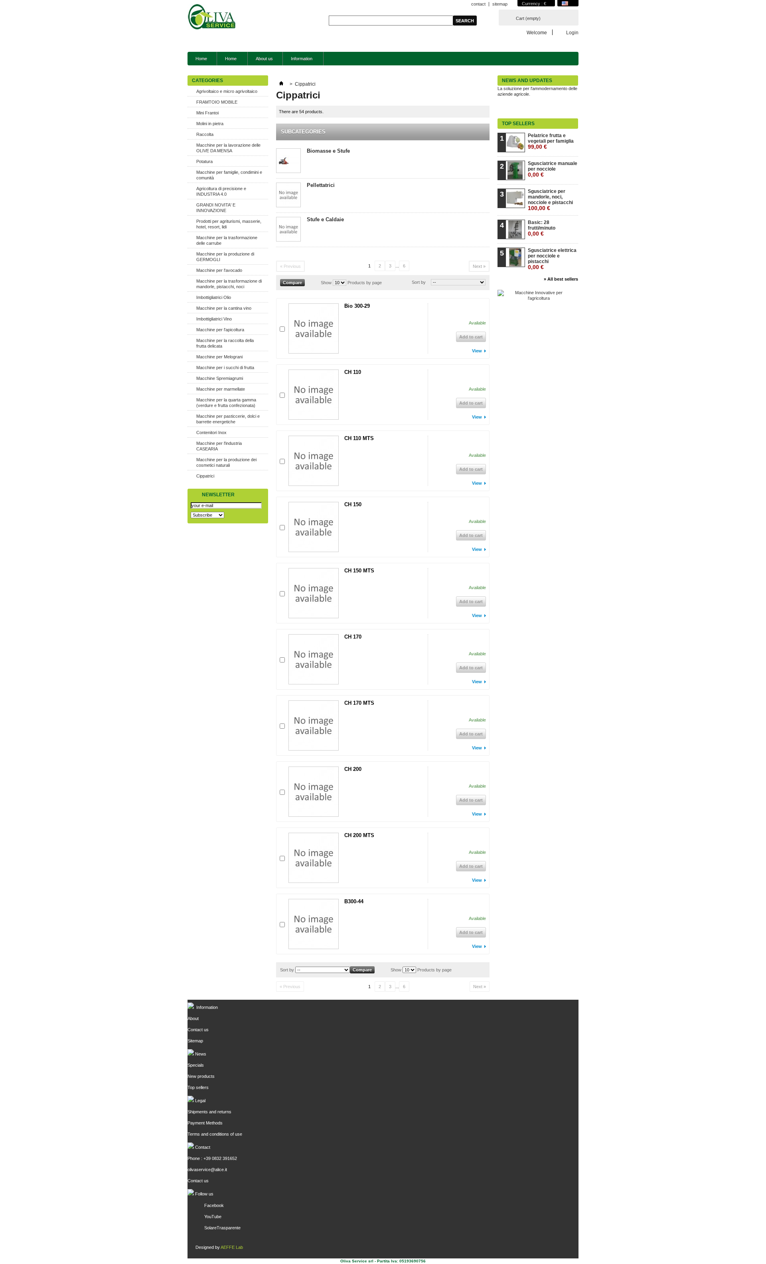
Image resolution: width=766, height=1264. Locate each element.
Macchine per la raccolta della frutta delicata (225, 343)
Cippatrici (205, 476)
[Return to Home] (281, 84)
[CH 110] (313, 395)
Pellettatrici (321, 185)
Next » (479, 266)
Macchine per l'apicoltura (220, 329)
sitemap (499, 4)
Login (572, 32)
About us (264, 58)
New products (201, 1076)
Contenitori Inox (211, 432)
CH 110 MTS (359, 438)
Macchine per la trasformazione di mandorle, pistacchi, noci (229, 284)
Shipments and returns (209, 1111)
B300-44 (353, 901)
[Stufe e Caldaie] (288, 230)
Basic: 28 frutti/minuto (541, 228)
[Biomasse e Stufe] (288, 161)
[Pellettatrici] (288, 195)
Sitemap (195, 1040)
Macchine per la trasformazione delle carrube (226, 240)
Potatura (204, 161)
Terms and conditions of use (215, 1134)
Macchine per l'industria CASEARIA (219, 446)
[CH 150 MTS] (313, 593)
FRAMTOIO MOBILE (216, 102)
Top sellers (518, 123)
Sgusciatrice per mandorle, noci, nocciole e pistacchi (550, 200)
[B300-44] (313, 924)
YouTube (212, 1216)
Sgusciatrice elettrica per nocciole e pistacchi (552, 259)
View (477, 350)
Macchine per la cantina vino (223, 308)
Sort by (419, 282)
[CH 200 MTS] (313, 858)
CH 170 (352, 637)
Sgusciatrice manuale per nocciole (552, 169)
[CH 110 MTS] (313, 461)
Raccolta (204, 134)
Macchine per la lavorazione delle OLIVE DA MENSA (228, 148)
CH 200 (352, 769)
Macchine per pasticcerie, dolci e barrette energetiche (228, 419)
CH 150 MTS (359, 571)
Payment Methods (205, 1122)
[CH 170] (313, 659)
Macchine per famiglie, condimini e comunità (229, 175)
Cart (528, 18)
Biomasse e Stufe (328, 151)
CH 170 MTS (359, 703)
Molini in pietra (209, 123)
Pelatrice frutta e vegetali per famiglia (551, 141)
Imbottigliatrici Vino (214, 318)
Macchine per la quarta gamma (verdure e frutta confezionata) (226, 402)
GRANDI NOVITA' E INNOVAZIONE (215, 207)
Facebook (214, 1205)
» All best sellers (561, 279)
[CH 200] (313, 792)
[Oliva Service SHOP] (212, 17)
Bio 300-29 (357, 306)
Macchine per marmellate (220, 389)
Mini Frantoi (207, 112)
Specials (196, 1065)
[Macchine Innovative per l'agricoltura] (536, 298)
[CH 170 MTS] (313, 725)
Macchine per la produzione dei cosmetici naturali (226, 462)
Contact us (198, 1029)
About (193, 1018)
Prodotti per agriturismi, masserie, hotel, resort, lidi (228, 224)
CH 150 (352, 504)
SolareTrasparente (222, 1227)
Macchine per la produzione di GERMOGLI (225, 257)
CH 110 (352, 372)
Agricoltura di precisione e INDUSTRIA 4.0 (221, 191)
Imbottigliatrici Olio (213, 297)
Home (201, 58)
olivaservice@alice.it (207, 1169)
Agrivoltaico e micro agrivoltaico (226, 91)
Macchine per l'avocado (219, 270)
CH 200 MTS (359, 835)
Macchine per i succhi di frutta (225, 367)
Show (326, 282)
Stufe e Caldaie (325, 219)
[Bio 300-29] (313, 328)
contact (478, 4)
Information (297, 60)
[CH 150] (313, 527)
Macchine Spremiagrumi (219, 378)
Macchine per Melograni (219, 356)
